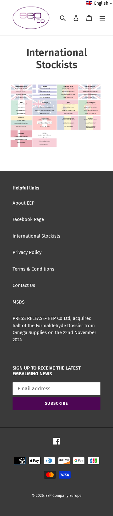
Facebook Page (28, 219)
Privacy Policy (27, 252)
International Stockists (36, 236)
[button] (99, 3)
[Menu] (102, 18)
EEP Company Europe (64, 495)
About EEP (24, 203)
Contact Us (24, 285)
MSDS (18, 302)
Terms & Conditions (33, 269)
